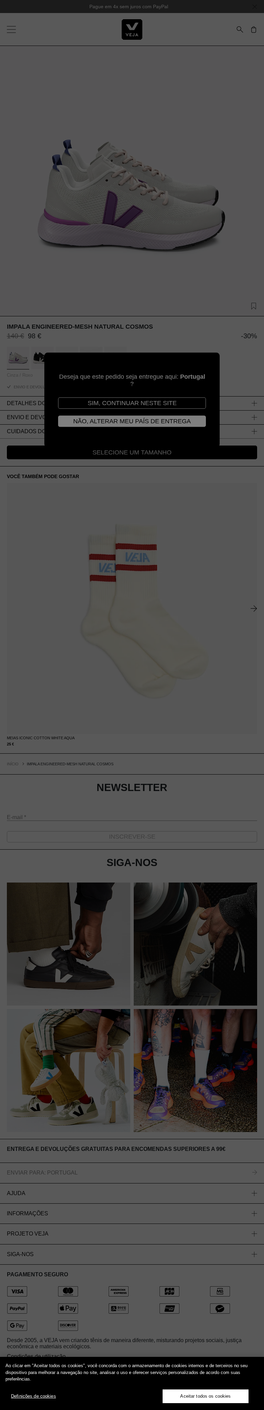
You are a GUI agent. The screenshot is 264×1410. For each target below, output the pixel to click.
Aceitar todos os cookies (205, 1396)
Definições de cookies (33, 1396)
